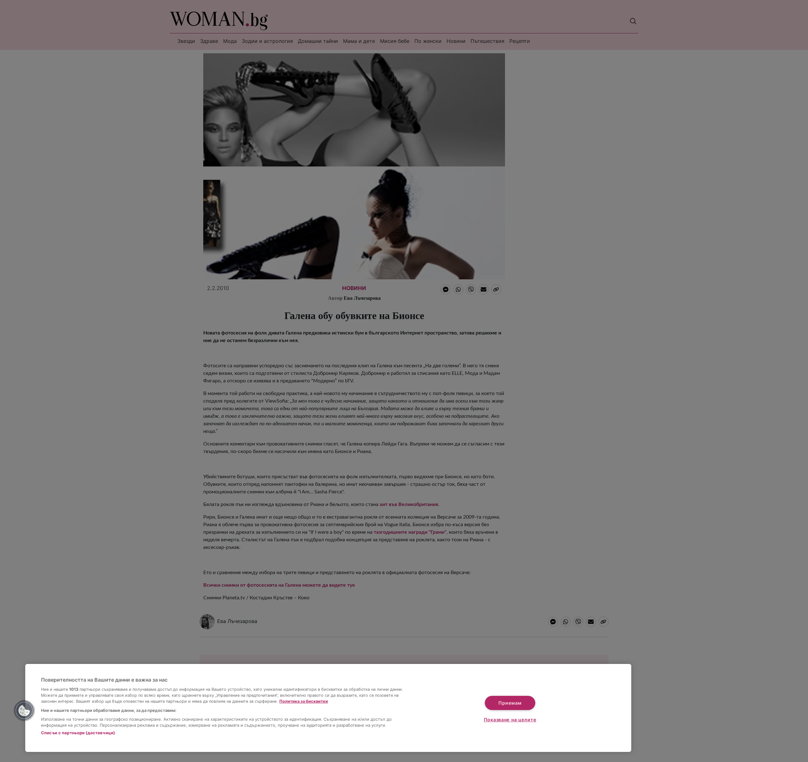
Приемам (509, 703)
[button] (24, 711)
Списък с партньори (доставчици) (78, 732)
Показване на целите (510, 719)
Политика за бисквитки (303, 701)
